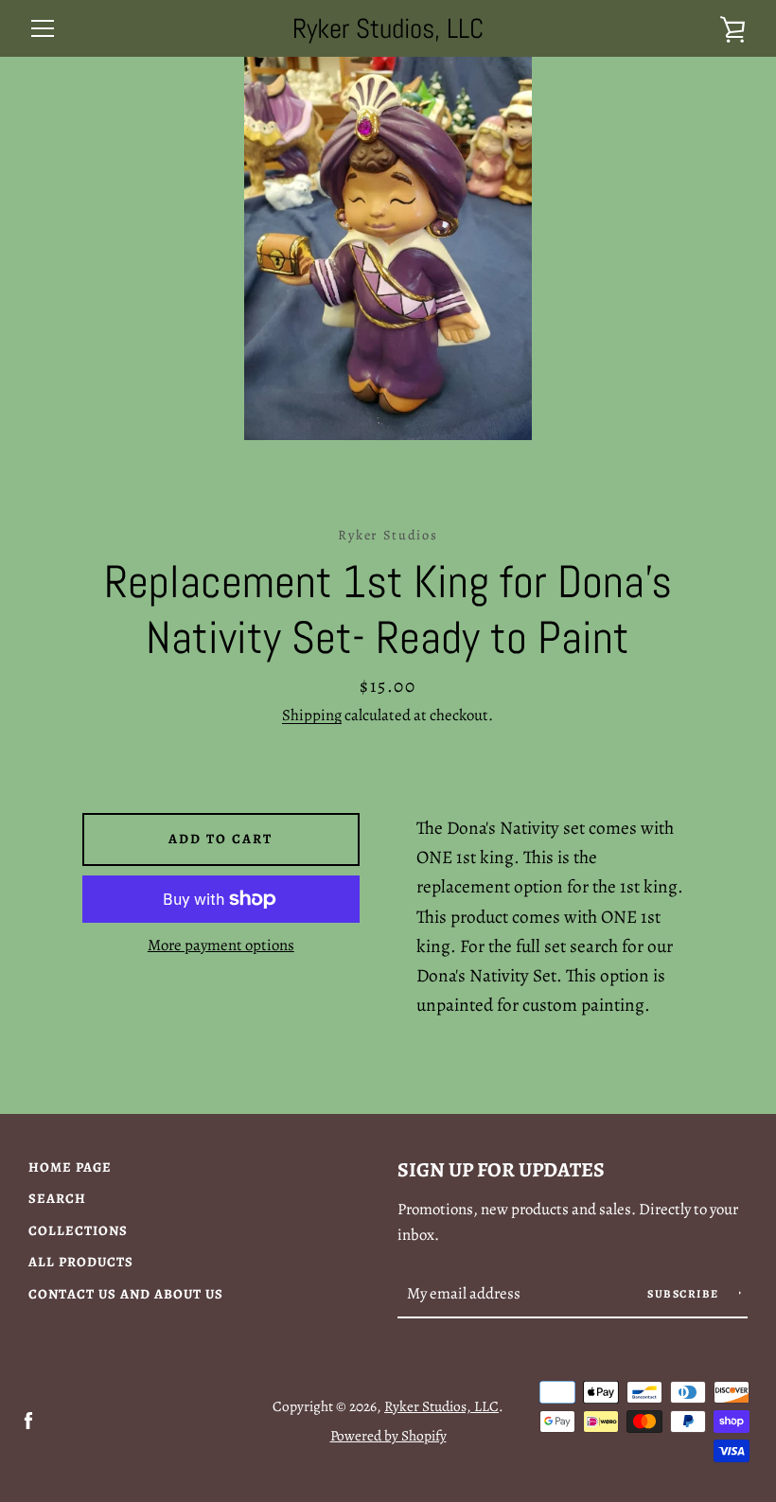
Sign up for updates (501, 1169)
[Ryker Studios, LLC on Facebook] (28, 1420)
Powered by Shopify (388, 1435)
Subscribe (684, 1293)
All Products (80, 1261)
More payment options (221, 945)
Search (57, 1198)
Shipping (312, 715)
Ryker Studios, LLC (388, 28)
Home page (70, 1166)
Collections (78, 1230)
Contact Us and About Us (125, 1293)
